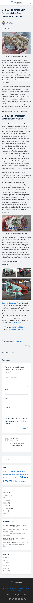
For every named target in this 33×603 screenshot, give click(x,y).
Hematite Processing (20, 474)
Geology (5, 492)
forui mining (22, 471)
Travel (6, 500)
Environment (8, 495)
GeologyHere (11, 473)
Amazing (5, 471)
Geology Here (17, 473)
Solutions (19, 341)
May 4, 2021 (9, 24)
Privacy (13, 590)
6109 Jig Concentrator (9, 275)
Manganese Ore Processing (14, 477)
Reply (11, 449)
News (4, 511)
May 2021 (6, 565)
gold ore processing (24, 473)
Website (7, 407)
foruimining (6, 473)
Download (19, 590)
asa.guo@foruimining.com (16, 329)
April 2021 (6, 568)
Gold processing (12, 474)
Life (4, 497)
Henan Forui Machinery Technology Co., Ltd (17, 588)
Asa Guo (8, 22)
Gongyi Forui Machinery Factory (12, 303)
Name (7, 389)
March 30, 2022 (14, 440)
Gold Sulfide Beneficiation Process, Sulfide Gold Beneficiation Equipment (16, 544)
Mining (13, 341)
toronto (5, 529)
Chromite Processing (12, 471)
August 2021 (7, 557)
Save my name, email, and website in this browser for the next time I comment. (16, 421)
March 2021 (6, 571)
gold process (5, 474)
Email (6, 398)
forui (18, 471)
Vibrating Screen (16, 298)
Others (5, 513)
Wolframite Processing (21, 481)
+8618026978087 (18, 327)
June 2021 (6, 563)
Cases (6, 505)
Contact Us (17, 323)
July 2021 (6, 560)
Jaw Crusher (24, 275)
